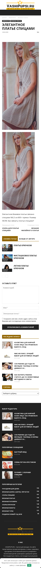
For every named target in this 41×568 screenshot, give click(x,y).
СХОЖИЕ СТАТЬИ (10, 239)
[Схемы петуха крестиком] (7, 465)
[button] (38, 12)
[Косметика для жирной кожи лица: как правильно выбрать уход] (7, 345)
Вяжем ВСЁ (12, 17)
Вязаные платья (23, 17)
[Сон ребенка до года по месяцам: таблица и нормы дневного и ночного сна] (7, 366)
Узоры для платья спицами (10, 229)
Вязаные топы (7, 511)
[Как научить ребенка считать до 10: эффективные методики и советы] (7, 377)
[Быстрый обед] (7, 454)
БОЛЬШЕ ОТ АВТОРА (27, 239)
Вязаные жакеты (8, 508)
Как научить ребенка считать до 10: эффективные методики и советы (26, 377)
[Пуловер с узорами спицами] (7, 475)
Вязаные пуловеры (9, 501)
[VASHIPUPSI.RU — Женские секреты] (20, 5)
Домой (4, 17)
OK (29, 565)
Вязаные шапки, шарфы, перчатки (15, 492)
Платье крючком (23, 245)
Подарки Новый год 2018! (12, 514)
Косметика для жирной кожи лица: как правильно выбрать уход (26, 344)
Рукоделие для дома (10, 489)
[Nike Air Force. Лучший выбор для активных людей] (7, 356)
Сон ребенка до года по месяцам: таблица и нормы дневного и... (26, 366)
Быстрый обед (20, 452)
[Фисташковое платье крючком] (7, 258)
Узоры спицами (8, 495)
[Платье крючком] (7, 248)
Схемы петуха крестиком (25, 462)
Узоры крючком (8, 505)
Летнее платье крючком (21, 267)
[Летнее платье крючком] (7, 268)
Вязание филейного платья (30, 229)
